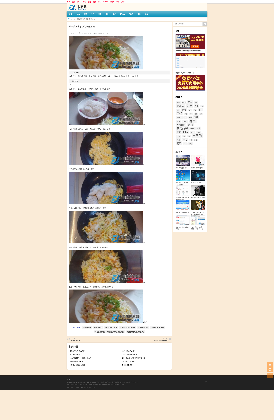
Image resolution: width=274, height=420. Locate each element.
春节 (192, 121)
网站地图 (116, 382)
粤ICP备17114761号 (132, 382)
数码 (78, 2)
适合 (185, 144)
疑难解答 (122, 382)
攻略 (196, 117)
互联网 (112, 2)
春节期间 (181, 124)
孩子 (200, 110)
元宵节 (180, 105)
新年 (178, 121)
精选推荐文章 (109, 382)
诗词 (190, 140)
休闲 (99, 2)
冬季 (197, 106)
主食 (74, 19)
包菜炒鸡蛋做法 (111, 327)
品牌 (178, 110)
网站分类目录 (100, 382)
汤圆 (192, 128)
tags (68, 379)
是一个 (190, 125)
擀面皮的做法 (75, 340)
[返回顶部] (269, 375)
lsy (75, 33)
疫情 (179, 131)
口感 (202, 106)
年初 (196, 114)
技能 (190, 117)
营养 (89, 33)
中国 (184, 102)
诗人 (185, 139)
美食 (85, 33)
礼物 (198, 132)
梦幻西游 (182, 128)
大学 (190, 110)
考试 (189, 136)
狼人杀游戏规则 (75, 354)
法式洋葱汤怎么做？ (129, 351)
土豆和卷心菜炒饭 (157, 327)
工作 (191, 114)
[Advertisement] (64, 405)
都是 (190, 144)
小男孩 (205, 382)
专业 (178, 102)
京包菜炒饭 (87, 327)
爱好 (94, 2)
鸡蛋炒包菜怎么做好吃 (135, 331)
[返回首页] (269, 364)
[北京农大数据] (78, 4)
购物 (122, 2)
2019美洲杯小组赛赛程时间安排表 (133, 358)
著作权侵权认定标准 (76, 361)
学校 (195, 110)
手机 (117, 2)
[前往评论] (269, 369)
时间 (185, 121)
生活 (84, 2)
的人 (185, 132)
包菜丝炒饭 (98, 327)
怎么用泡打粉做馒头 (160, 340)
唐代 (184, 109)
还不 (179, 143)
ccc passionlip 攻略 (128, 361)
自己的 (197, 135)
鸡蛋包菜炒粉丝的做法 (115, 331)
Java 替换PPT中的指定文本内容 (80, 358)
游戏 (73, 2)
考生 (184, 136)
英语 (178, 139)
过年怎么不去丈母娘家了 (130, 354)
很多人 (179, 117)
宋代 (179, 113)
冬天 (189, 106)
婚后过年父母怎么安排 (77, 351)
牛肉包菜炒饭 (99, 331)
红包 (178, 136)
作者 (196, 102)
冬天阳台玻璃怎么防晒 (77, 365)
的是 (192, 132)
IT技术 (105, 2)
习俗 (190, 102)
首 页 (68, 2)
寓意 (186, 114)
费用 (195, 140)
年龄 (201, 114)
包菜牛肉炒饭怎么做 (127, 327)
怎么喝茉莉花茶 (127, 365)
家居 (89, 2)
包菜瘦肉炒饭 (143, 327)
